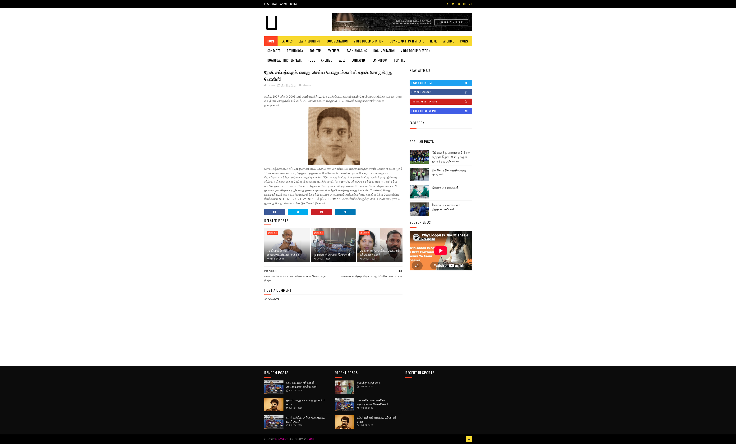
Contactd (274, 50)
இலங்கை (307, 85)
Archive (448, 41)
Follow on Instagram (424, 110)
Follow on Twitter (422, 82)
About (274, 3)
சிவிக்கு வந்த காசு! (369, 382)
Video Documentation (369, 41)
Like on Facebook (421, 92)
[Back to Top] (469, 439)
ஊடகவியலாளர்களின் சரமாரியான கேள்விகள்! (301, 384)
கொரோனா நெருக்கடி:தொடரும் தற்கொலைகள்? (380, 252)
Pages (342, 60)
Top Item (293, 3)
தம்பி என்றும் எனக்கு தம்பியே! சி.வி (305, 402)
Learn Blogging (309, 41)
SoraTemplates (282, 439)
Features (287, 41)
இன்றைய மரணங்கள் (445, 187)
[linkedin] (459, 4)
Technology (295, 50)
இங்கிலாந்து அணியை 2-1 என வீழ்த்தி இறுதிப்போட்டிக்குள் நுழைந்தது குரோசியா (451, 156)
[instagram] (464, 4)
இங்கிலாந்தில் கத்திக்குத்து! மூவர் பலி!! (449, 172)
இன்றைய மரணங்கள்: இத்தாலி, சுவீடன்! (446, 206)
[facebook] (448, 4)
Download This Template (407, 41)
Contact (283, 3)
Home (266, 3)
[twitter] (453, 4)
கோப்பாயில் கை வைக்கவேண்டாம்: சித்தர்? (284, 252)
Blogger (310, 439)
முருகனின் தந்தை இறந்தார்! (332, 254)
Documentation (337, 41)
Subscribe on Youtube (424, 101)
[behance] (470, 4)
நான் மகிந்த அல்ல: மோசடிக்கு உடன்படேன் (305, 419)
